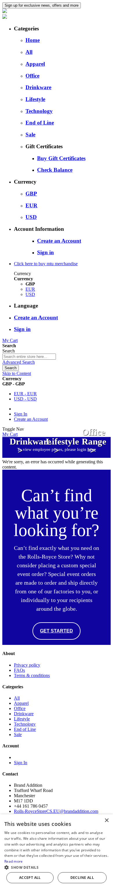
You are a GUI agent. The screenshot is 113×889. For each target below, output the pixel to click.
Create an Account (31, 419)
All (28, 52)
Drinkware (38, 87)
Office (32, 76)
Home (32, 40)
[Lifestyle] (57, 458)
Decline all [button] (82, 877)
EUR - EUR (25, 393)
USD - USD (25, 398)
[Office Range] (92, 458)
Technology (39, 111)
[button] (56, 867)
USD (31, 217)
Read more (13, 861)
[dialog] (56, 851)
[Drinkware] (20, 458)
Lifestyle (35, 99)
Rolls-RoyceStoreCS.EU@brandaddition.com (56, 811)
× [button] (106, 820)
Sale (30, 134)
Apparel (35, 64)
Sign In (20, 413)
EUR (31, 205)
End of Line (39, 123)
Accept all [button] (30, 877)
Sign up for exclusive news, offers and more (42, 5)
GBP (31, 194)
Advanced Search (18, 362)
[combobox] (29, 357)
